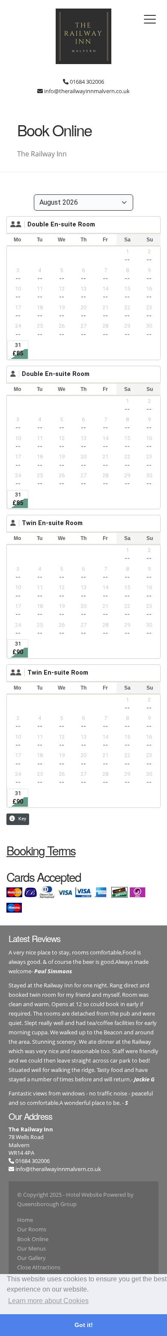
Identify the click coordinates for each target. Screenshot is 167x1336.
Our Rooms (31, 1229)
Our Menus (31, 1248)
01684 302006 (32, 1161)
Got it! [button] (84, 1324)
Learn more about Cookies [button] (48, 1300)
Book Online (32, 1239)
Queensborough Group (47, 1204)
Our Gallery (31, 1258)
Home (25, 1220)
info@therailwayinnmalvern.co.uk (58, 1169)
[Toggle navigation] (150, 19)
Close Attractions (38, 1267)
